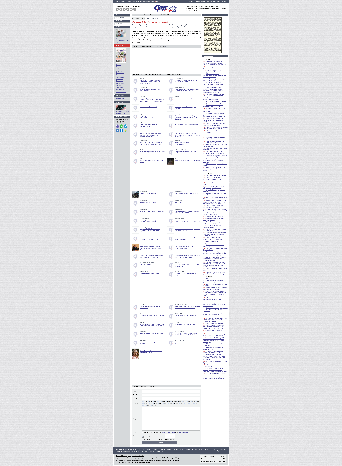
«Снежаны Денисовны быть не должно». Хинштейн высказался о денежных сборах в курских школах (214, 115)
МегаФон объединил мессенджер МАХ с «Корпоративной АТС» (214, 79)
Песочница (119, 81)
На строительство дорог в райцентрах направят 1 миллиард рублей (187, 89)
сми (225, 1)
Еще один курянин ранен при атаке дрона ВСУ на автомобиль (215, 288)
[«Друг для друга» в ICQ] (125, 131)
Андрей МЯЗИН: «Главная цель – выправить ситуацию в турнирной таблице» (150, 230)
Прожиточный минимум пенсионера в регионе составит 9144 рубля (151, 256)
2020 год (152, 14)
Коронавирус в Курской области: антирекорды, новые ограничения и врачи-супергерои (150, 81)
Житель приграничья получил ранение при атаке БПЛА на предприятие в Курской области (213, 314)
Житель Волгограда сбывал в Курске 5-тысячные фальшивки (187, 211)
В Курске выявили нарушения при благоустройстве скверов (215, 98)
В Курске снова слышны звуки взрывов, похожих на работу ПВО (214, 206)
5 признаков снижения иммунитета (185, 324)
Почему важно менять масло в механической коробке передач (149, 238)
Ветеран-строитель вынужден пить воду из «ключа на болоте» (152, 152)
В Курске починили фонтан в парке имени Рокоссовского (215, 194)
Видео (118, 26)
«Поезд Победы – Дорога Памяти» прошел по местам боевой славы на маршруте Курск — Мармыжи (215, 202)
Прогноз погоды (120, 89)
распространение (183, 432)
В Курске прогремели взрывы (215, 323)
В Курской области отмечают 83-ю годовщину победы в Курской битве (215, 156)
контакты (220, 1)
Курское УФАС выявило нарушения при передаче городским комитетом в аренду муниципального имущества (214, 357)
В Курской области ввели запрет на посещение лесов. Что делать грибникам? (214, 110)
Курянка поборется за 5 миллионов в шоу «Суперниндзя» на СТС (214, 84)
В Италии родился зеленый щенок (185, 315)
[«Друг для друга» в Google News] (134, 9)
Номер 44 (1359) (161, 14)
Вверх (135, 46)
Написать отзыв (160, 46)
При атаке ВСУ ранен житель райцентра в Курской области (213, 187)
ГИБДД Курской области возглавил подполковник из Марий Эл (150, 116)
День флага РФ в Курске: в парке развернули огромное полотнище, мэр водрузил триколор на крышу (214, 253)
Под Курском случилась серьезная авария (212, 226)
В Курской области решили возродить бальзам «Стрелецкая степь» (213, 120)
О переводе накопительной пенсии (150, 273)
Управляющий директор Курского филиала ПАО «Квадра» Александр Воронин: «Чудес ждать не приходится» (152, 248)
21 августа (209, 276)
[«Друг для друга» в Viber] (117, 126)
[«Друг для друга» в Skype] (121, 131)
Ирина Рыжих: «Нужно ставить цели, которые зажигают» (151, 351)
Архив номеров (121, 92)
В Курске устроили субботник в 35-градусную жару (214, 219)
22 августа (209, 173)
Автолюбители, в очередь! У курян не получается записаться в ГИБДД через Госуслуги (187, 117)
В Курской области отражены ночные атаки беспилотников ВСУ (213, 377)
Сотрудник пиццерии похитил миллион (152, 211)
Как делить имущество (147, 264)
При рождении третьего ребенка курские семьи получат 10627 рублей (187, 256)
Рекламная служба (121, 116)
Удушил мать (179, 202)
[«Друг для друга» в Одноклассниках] (120, 9)
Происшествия (120, 67)
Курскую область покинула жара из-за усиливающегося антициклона (214, 102)
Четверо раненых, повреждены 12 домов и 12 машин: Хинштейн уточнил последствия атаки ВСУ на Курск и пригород (215, 264)
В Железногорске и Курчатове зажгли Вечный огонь (214, 138)
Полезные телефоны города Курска (122, 112)
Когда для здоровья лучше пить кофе (151, 333)
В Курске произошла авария (214, 216)
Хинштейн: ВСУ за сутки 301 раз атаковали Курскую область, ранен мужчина (214, 169)
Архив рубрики (137, 74)
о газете (190, 1)
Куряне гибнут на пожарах (148, 193)
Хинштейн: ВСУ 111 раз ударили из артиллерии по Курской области (215, 127)
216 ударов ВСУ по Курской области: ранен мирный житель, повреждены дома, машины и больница (215, 370)
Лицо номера (120, 83)
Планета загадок (121, 75)
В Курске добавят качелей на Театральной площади (213, 213)
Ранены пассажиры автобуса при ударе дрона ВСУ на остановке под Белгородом (214, 234)
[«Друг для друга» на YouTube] (131, 9)
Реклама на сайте (209, 14)
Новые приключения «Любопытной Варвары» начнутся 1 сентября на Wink (215, 209)
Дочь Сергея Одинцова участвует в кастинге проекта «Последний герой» (151, 143)
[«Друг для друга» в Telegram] (124, 9)
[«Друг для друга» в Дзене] (127, 9)
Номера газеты (137, 14)
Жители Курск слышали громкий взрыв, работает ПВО (214, 229)
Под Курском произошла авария (216, 175)
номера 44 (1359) (162, 74)
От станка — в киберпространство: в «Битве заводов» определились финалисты (215, 309)
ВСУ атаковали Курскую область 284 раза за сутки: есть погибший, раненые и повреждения (214, 258)
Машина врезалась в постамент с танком (187, 160)
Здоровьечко (120, 77)
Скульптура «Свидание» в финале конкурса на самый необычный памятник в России (187, 135)
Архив (146, 14)
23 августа (209, 135)
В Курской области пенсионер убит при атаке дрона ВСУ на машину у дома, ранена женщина (215, 280)
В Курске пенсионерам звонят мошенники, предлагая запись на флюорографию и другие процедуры (214, 326)
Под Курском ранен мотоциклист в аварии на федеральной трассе (215, 374)
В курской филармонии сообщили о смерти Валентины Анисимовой (215, 334)
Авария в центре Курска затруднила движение (212, 242)
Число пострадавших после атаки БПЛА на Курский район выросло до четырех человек (215, 304)
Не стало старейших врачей (148, 107)
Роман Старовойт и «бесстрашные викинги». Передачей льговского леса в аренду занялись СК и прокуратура (152, 99)
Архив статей (120, 98)
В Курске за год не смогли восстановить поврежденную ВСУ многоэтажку (213, 179)
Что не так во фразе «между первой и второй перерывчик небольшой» (186, 333)
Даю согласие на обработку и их (166, 432)
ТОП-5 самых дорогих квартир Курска (186, 124)
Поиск (118, 14)
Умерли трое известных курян (184, 98)
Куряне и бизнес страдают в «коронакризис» (183, 143)
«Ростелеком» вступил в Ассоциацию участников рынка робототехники (212, 299)
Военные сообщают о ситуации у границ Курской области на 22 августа (214, 273)
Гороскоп (118, 85)
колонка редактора (199, 1)
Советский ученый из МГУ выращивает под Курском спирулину (122, 40)
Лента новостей (208, 56)
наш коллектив (211, 1)
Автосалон (119, 71)
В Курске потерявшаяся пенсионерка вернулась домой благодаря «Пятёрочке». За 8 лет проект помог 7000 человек (213, 90)
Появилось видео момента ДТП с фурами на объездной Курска (214, 141)
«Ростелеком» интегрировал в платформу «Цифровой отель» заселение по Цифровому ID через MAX (215, 63)
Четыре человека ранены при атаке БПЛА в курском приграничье (214, 94)
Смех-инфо (119, 87)
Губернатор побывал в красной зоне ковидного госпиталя (186, 80)
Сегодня (208, 59)
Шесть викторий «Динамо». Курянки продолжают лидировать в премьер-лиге (187, 220)
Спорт (170, 14)
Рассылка (119, 20)
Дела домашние (121, 79)
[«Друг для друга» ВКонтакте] (117, 9)
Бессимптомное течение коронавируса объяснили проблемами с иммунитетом (152, 324)
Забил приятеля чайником (148, 202)
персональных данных (168, 432)
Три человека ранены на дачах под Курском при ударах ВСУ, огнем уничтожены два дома (215, 319)
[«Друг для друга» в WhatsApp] (121, 126)
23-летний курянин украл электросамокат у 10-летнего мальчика (215, 71)
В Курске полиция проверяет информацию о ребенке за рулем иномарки (213, 160)
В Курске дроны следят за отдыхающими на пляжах (212, 331)
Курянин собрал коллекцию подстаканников (148, 125)
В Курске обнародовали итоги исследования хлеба (184, 247)
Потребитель (120, 73)
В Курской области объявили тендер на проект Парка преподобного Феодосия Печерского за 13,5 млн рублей (214, 293)
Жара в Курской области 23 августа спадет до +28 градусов (213, 238)
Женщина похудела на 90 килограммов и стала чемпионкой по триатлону (187, 307)
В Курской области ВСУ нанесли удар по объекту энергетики (214, 124)
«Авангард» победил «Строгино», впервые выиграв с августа (150, 220)
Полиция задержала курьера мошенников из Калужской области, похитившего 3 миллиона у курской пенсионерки (214, 340)
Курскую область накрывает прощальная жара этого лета (213, 351)
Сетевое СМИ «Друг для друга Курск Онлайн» (130, 456)
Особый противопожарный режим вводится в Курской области (215, 222)
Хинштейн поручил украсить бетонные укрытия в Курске (213, 105)
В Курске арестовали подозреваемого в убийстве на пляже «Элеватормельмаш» (214, 75)
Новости (118, 65)
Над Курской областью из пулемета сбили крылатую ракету (213, 152)
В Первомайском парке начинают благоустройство (150, 89)
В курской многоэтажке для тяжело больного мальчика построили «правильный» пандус (150, 135)
